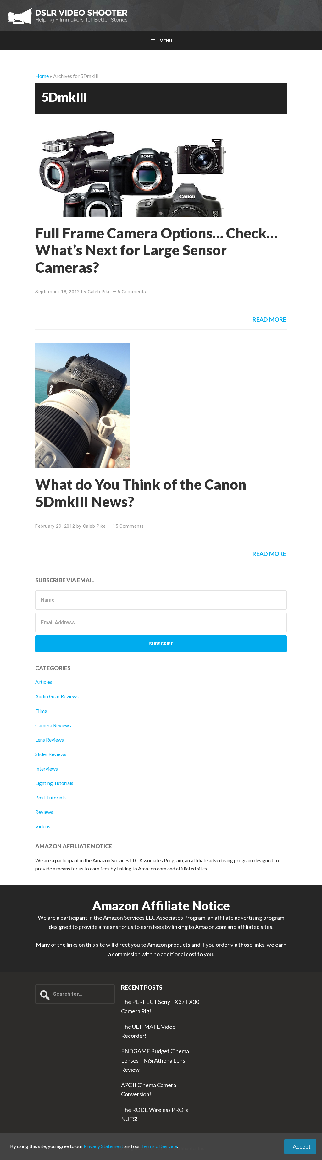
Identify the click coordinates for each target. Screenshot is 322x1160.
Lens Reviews (49, 740)
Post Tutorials (50, 797)
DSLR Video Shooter (67, 15)
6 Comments (132, 292)
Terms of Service (159, 1146)
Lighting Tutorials (54, 783)
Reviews (44, 812)
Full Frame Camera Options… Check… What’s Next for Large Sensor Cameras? (156, 250)
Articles (43, 682)
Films (41, 711)
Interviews (46, 768)
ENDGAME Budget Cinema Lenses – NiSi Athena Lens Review (155, 1060)
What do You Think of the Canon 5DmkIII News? (141, 493)
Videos (42, 826)
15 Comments (128, 526)
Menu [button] (165, 40)
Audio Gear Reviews (57, 696)
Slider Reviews (50, 754)
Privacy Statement (103, 1146)
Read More (269, 319)
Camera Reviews (53, 725)
